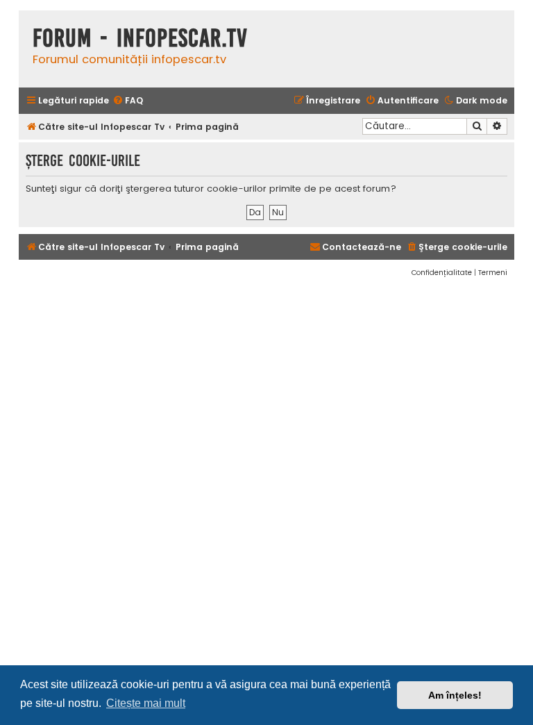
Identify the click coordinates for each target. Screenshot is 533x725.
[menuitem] (127, 101)
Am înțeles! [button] (455, 695)
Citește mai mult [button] (145, 703)
